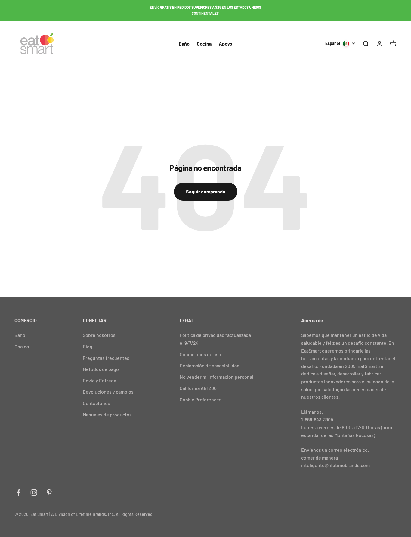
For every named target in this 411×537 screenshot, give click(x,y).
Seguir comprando (205, 191)
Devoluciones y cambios (108, 391)
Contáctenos (96, 403)
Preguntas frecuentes (106, 358)
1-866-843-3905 (317, 419)
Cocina (204, 43)
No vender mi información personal (216, 377)
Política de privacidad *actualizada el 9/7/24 (215, 339)
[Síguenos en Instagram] (34, 492)
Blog (87, 346)
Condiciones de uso (200, 354)
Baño (184, 43)
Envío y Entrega (99, 380)
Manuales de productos (107, 414)
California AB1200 (198, 388)
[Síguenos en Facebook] (18, 492)
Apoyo (225, 43)
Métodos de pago (101, 369)
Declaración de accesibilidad (209, 365)
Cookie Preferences (200, 399)
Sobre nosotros (99, 335)
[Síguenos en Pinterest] (49, 492)
